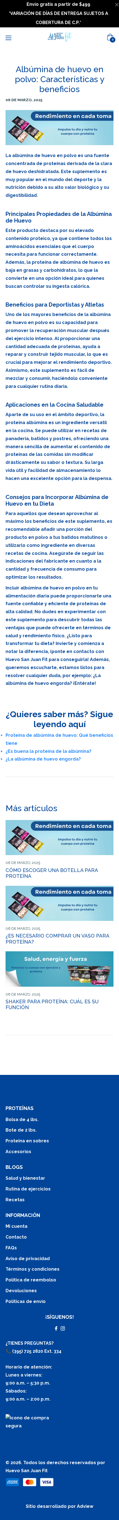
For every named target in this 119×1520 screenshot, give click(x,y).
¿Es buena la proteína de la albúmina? (48, 751)
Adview (85, 1506)
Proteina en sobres (27, 1140)
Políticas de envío (26, 1301)
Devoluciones (21, 1290)
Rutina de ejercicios (28, 1189)
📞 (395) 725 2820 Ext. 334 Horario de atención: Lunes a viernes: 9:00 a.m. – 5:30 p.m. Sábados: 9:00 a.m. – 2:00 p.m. (33, 1375)
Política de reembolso (31, 1280)
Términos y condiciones (33, 1269)
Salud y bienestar (25, 1178)
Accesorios (18, 1151)
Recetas (15, 1199)
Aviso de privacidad (28, 1258)
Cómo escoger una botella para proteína (52, 873)
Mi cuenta (16, 1226)
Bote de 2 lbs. (21, 1130)
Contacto (16, 1237)
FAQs (11, 1247)
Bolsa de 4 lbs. (22, 1119)
